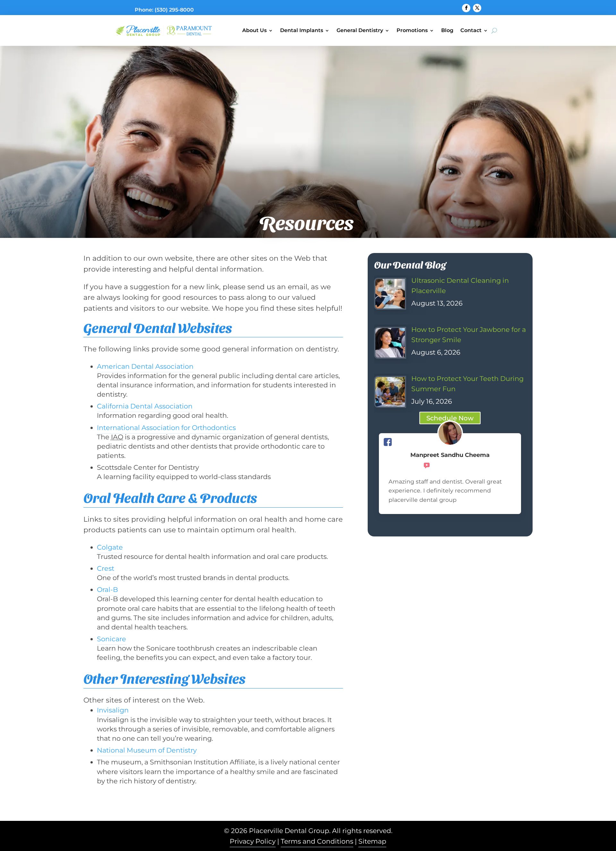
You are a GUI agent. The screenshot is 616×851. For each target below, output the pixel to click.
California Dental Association (145, 406)
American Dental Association (145, 366)
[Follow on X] (477, 8)
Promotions (412, 30)
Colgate (110, 547)
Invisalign (113, 710)
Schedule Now (450, 418)
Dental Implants (301, 30)
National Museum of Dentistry (147, 750)
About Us (254, 30)
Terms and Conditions (317, 841)
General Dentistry (360, 30)
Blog (447, 30)
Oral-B (107, 590)
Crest (105, 568)
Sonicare (111, 639)
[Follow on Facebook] (466, 8)
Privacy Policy (253, 841)
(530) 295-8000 (174, 10)
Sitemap (372, 841)
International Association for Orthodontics (166, 428)
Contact (471, 30)
